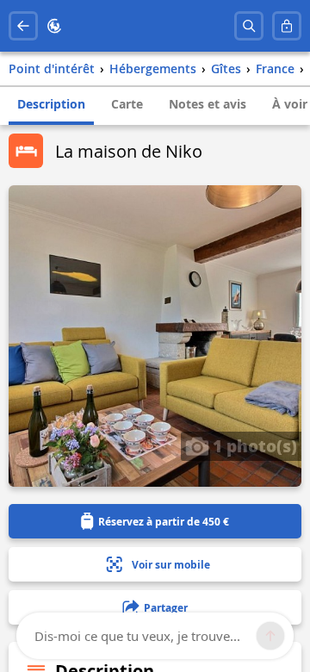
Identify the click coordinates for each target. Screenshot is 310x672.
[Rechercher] (249, 25)
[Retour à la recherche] (23, 25)
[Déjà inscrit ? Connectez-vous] (286, 25)
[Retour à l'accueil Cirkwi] (54, 26)
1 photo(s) (252, 445)
